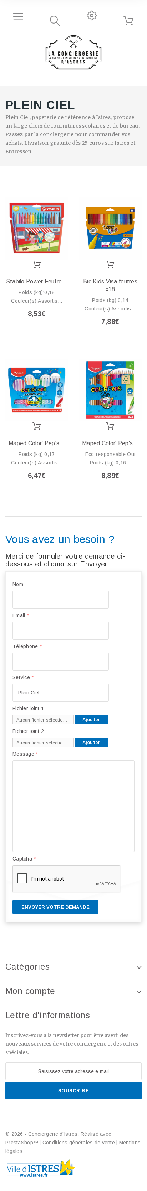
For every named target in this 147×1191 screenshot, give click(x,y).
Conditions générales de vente (78, 1142)
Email (20, 615)
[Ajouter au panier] (36, 264)
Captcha (24, 859)
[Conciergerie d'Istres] (73, 52)
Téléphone (27, 646)
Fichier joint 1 (28, 708)
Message (25, 754)
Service (23, 677)
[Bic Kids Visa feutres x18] (110, 228)
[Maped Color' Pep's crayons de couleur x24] (110, 390)
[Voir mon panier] (128, 21)
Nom (17, 584)
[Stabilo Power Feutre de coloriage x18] (36, 228)
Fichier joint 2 (28, 731)
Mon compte (30, 991)
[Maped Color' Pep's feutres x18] (36, 390)
